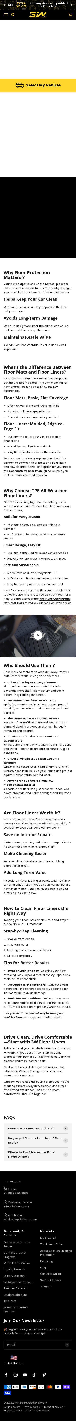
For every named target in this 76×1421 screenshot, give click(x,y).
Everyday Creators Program (16, 1309)
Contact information (38, 1410)
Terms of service (53, 1406)
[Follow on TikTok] (34, 1374)
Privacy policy (32, 1406)
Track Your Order (51, 1244)
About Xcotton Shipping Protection (56, 1253)
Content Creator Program (15, 1255)
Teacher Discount (15, 1288)
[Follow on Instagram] (15, 1374)
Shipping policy (13, 1410)
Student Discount (15, 1295)
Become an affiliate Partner (17, 1244)
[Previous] (4, 5)
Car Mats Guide (50, 1274)
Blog (43, 1267)
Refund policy (12, 1406)
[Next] (71, 5)
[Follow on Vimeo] (43, 1374)
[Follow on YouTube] (25, 1374)
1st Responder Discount (19, 1282)
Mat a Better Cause (17, 1263)
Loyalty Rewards (14, 1269)
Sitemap (45, 1286)
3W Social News (50, 1280)
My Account (48, 1238)
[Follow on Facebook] (6, 1374)
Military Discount (15, 1276)
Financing (46, 1261)
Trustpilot (10, 1301)
